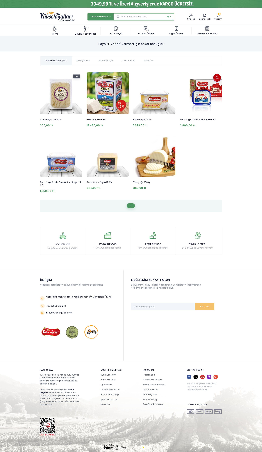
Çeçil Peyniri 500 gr (50, 119)
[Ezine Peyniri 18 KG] (108, 93)
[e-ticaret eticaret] (143, 447)
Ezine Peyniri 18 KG (96, 119)
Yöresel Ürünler (146, 33)
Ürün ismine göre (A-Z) (56, 60)
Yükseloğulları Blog (206, 33)
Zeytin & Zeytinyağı (85, 33)
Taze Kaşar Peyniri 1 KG (99, 182)
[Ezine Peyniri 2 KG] (154, 93)
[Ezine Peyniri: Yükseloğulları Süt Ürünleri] (57, 20)
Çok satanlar (128, 60)
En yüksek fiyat (106, 60)
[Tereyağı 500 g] (154, 156)
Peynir (55, 33)
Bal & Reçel (116, 33)
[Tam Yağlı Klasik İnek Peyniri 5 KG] (201, 93)
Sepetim (218, 19)
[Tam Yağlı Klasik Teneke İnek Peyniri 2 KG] (61, 156)
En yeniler (148, 60)
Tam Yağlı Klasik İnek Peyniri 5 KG (198, 119)
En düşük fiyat (83, 60)
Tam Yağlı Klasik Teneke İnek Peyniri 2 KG (60, 184)
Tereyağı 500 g (141, 182)
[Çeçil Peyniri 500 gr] (61, 93)
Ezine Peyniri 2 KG (142, 119)
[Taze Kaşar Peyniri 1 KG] (108, 156)
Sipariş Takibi (205, 19)
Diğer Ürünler (176, 33)
